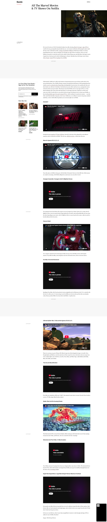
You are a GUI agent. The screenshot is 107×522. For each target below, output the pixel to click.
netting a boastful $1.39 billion (65, 50)
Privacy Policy (21, 96)
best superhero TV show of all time (56, 134)
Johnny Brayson (20, 42)
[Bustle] (20, 2)
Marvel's (81, 47)
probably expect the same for (54, 94)
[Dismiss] (105, 504)
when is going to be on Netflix (55, 57)
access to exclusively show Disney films (55, 85)
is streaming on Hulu (54, 469)
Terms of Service (35, 96)
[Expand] (98, 504)
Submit (35, 94)
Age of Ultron (64, 94)
